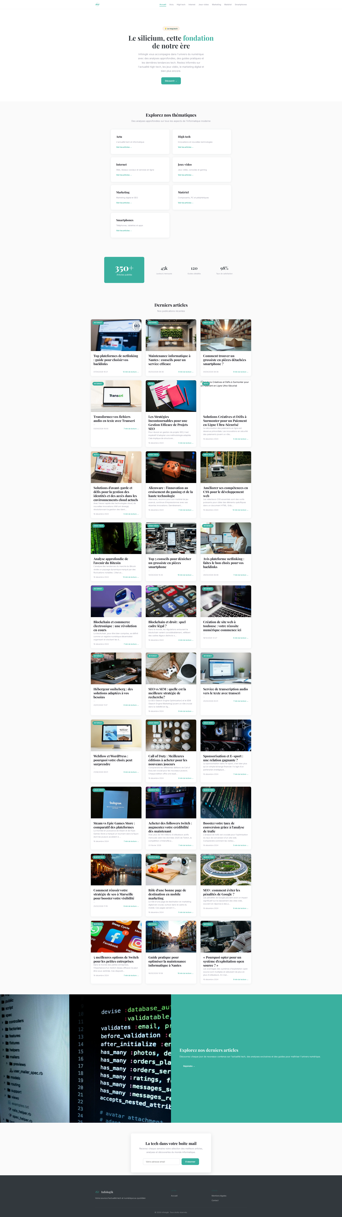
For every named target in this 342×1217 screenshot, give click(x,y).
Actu (171, 4)
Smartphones (241, 4)
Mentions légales (219, 1196)
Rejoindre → (189, 1066)
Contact (215, 1200)
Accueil (163, 4)
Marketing (216, 4)
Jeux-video (204, 4)
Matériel (228, 4)
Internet (192, 4)
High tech (181, 4)
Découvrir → (171, 81)
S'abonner (190, 1161)
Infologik (107, 1192)
